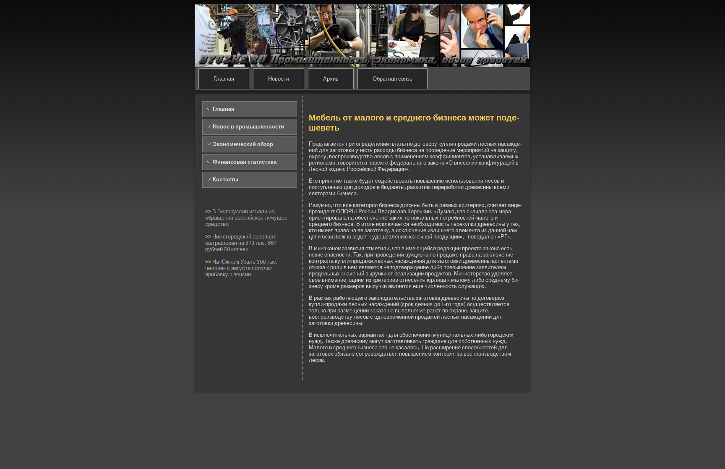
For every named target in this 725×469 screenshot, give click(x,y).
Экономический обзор (243, 144)
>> (208, 211)
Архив (331, 79)
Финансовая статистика (244, 162)
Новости (278, 79)
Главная (224, 79)
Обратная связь (392, 79)
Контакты (225, 179)
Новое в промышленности (248, 126)
